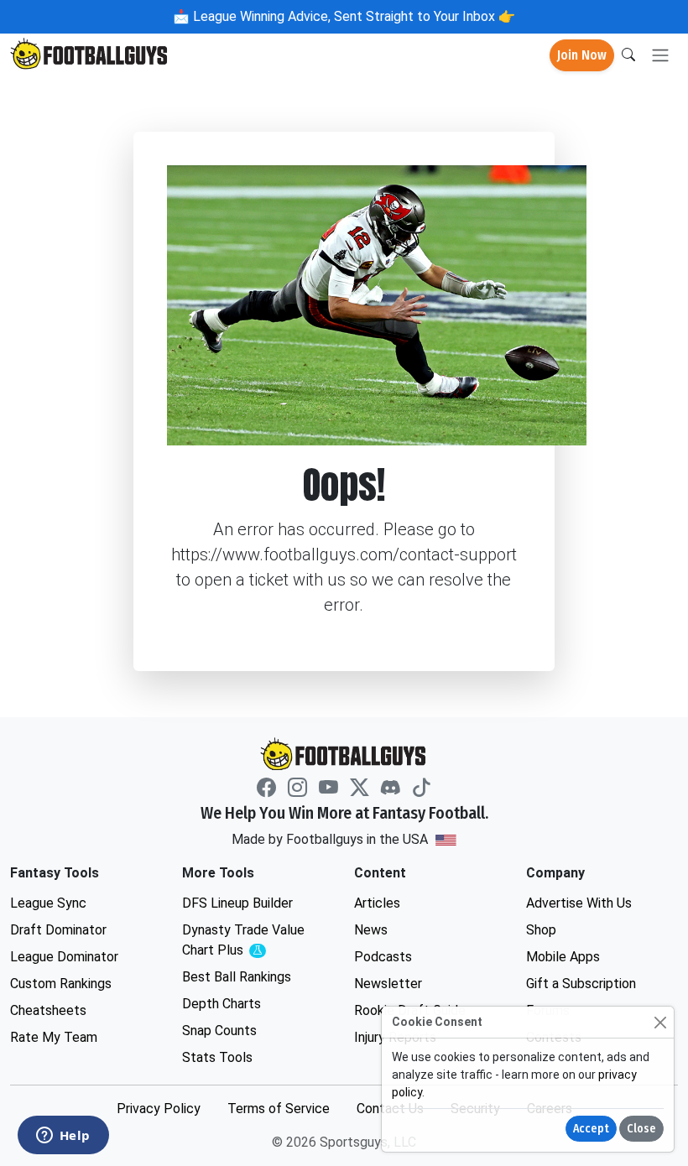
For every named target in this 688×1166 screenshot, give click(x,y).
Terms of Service (278, 1109)
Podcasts (383, 957)
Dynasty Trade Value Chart (247, 941)
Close (641, 1129)
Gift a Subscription (581, 984)
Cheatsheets (48, 1010)
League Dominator (64, 957)
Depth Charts (221, 1004)
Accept (591, 1129)
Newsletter (388, 984)
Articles (377, 903)
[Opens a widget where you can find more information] (63, 1137)
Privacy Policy (159, 1109)
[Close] (660, 1022)
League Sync (48, 903)
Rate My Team (53, 1037)
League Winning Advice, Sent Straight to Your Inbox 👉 (352, 16)
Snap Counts (219, 1030)
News (371, 930)
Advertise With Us (579, 903)
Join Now (582, 55)
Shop (541, 930)
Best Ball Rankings (236, 977)
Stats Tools (217, 1057)
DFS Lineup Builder (237, 903)
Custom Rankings (61, 984)
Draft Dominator (58, 930)
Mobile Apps (563, 957)
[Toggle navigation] (660, 55)
